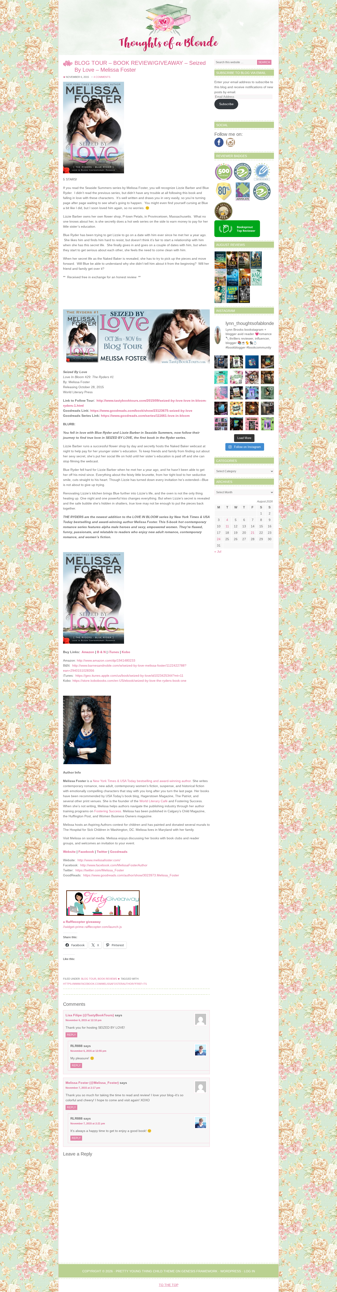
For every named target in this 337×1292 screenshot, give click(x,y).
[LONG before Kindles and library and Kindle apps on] (221, 377)
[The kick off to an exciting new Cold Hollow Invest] (221, 408)
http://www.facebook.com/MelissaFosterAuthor (113, 865)
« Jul (217, 551)
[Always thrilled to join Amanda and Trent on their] (267, 362)
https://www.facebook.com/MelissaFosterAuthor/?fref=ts (105, 983)
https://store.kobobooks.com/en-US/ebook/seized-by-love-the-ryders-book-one (129, 680)
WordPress (230, 1271)
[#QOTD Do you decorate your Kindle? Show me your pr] (236, 377)
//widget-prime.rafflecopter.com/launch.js (92, 927)
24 (219, 539)
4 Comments (102, 77)
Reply (71, 1034)
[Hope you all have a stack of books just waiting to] (236, 408)
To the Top (168, 1285)
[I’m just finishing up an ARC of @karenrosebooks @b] (236, 424)
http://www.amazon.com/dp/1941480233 (106, 660)
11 (227, 526)
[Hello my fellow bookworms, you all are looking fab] (221, 424)
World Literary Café (153, 801)
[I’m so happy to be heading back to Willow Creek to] (236, 393)
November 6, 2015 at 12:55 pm (88, 1050)
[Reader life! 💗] (252, 362)
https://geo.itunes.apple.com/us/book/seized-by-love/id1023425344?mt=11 (129, 675)
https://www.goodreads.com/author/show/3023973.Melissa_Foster (131, 875)
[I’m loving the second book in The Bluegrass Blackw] (252, 408)
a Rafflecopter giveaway (82, 922)
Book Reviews (107, 978)
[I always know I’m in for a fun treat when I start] (252, 424)
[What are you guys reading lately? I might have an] (221, 393)
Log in (249, 1271)
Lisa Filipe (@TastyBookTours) (90, 1015)
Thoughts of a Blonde (168, 27)
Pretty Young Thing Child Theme (145, 1271)
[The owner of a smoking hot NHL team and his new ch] (236, 362)
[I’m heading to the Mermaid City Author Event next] (252, 393)
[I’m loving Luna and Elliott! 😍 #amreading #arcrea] (221, 362)
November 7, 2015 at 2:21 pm (87, 1123)
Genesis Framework (199, 1271)
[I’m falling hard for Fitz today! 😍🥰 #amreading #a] (252, 377)
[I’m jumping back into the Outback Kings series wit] (267, 377)
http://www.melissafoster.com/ (98, 860)
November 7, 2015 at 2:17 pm (83, 1087)
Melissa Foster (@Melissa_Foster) (92, 1083)
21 (252, 532)
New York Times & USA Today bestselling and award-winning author (142, 781)
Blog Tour (88, 978)
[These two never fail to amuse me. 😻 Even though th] (267, 408)
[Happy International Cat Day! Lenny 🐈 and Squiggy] (267, 393)
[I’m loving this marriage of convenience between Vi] (267, 424)
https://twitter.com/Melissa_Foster (99, 870)
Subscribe (226, 104)
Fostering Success (107, 811)
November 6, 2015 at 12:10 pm (84, 1020)
